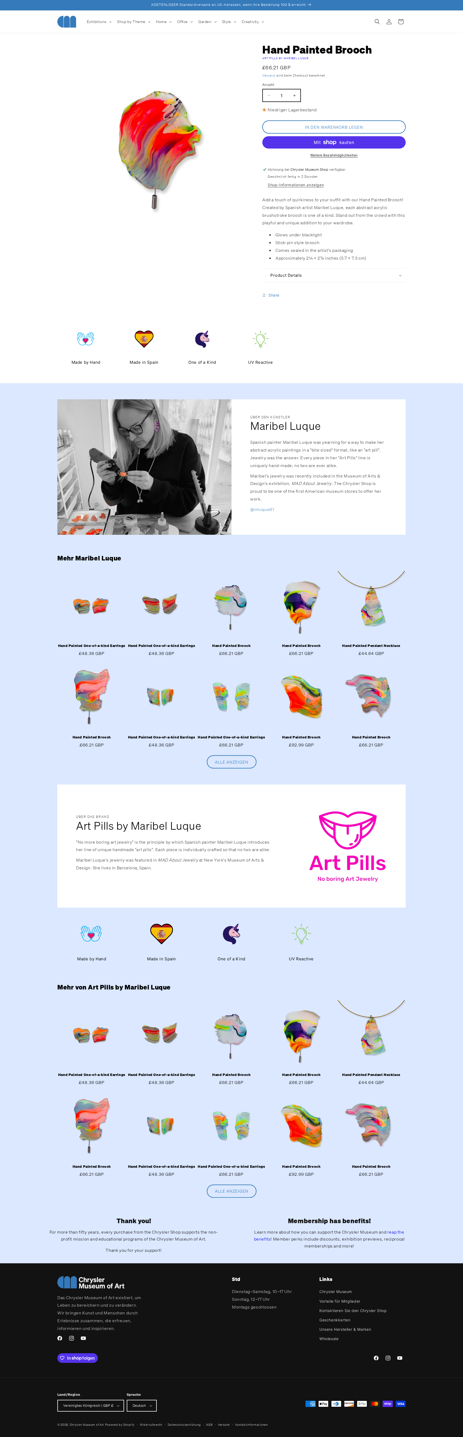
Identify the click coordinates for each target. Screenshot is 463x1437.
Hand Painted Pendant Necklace (371, 646)
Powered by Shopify (120, 1425)
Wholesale (328, 1338)
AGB (209, 1425)
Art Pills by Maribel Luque (285, 58)
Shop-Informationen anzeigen (296, 185)
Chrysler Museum (335, 1291)
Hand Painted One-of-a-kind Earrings (91, 646)
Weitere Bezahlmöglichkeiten (334, 155)
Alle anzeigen (231, 762)
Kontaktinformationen (251, 1425)
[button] (99, 21)
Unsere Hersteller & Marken (345, 1329)
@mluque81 (262, 509)
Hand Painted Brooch (231, 646)
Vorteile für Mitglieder (339, 1301)
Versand (268, 75)
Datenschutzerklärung (184, 1425)
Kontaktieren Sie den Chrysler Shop (353, 1310)
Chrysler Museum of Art (87, 1425)
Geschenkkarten (334, 1320)
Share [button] (273, 295)
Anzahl (268, 84)
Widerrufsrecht (151, 1425)
